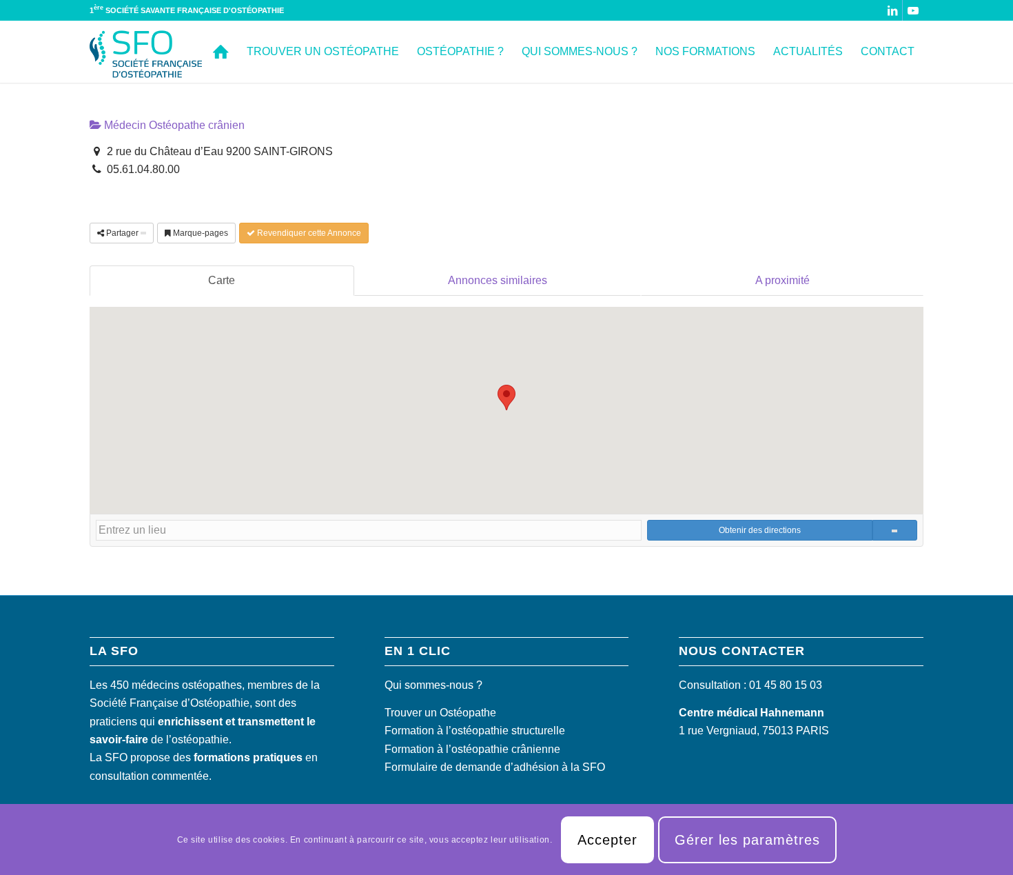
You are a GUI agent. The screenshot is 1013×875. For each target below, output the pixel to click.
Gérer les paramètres (747, 839)
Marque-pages (199, 233)
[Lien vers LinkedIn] (892, 10)
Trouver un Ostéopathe (440, 712)
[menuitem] (221, 52)
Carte (221, 280)
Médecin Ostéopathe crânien (173, 125)
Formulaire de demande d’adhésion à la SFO (495, 767)
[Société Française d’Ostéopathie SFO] (146, 52)
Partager (122, 233)
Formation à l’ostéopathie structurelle (475, 730)
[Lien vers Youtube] (913, 10)
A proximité (782, 280)
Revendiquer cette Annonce (308, 233)
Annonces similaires (497, 280)
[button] (506, 397)
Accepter (607, 839)
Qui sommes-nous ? (433, 685)
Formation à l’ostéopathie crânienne (472, 749)
